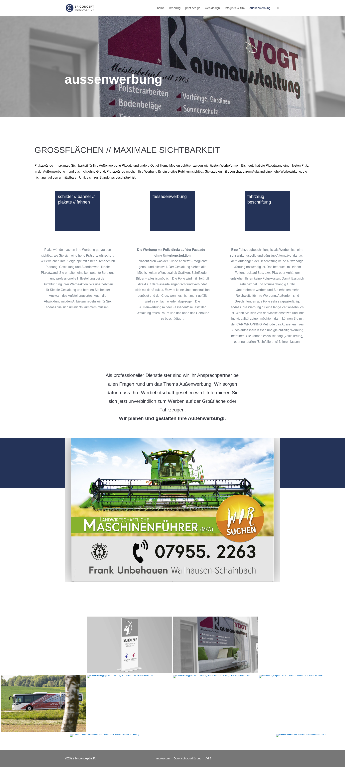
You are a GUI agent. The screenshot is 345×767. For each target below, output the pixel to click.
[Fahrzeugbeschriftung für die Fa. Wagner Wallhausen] (215, 676)
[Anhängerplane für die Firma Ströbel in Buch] (301, 676)
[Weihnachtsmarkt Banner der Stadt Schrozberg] (172, 735)
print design (192, 8)
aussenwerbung (260, 8)
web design (212, 8)
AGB (208, 758)
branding (174, 8)
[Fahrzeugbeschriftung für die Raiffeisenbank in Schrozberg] (129, 676)
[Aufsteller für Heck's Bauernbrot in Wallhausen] (310, 735)
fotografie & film (235, 8)
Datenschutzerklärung (187, 758)
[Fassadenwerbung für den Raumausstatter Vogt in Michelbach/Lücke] (215, 645)
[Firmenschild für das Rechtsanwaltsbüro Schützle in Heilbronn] (129, 645)
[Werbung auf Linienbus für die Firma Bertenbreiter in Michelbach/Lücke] (43, 703)
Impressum (163, 758)
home (161, 8)
